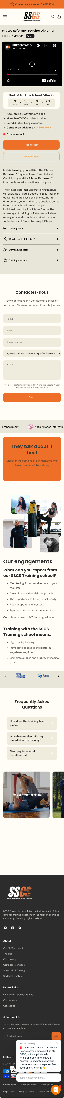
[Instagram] (5, 927)
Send (32, 397)
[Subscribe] (56, 1036)
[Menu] (5, 16)
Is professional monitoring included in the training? (27, 738)
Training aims (16, 228)
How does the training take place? (27, 723)
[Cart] (59, 16)
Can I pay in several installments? (22, 753)
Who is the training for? (22, 239)
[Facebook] (12, 927)
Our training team (18, 249)
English (7, 1056)
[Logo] (32, 17)
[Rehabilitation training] (26, 795)
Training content (18, 260)
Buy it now (31, 156)
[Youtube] (19, 927)
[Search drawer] (53, 16)
